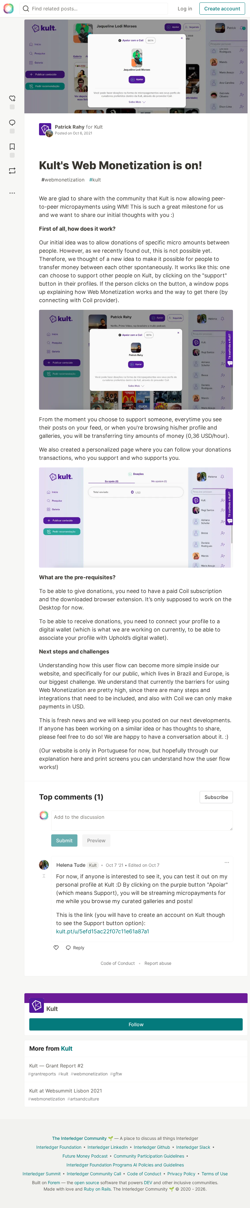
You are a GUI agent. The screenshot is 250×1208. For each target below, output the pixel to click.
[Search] (26, 8)
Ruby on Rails (97, 1189)
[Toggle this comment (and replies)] (44, 876)
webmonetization (62, 180)
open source (86, 1182)
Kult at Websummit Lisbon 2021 (65, 1094)
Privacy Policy (181, 1173)
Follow (136, 1024)
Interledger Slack (193, 1147)
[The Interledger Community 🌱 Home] (8, 8)
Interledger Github (152, 1147)
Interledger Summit (42, 1173)
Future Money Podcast (85, 1156)
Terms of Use (215, 1173)
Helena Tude (76, 865)
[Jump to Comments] (12, 125)
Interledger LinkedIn (108, 1147)
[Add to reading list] (12, 149)
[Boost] (12, 170)
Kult (98, 127)
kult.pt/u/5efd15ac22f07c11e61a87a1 (102, 931)
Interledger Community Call (94, 1173)
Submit (64, 840)
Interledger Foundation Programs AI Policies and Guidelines (125, 1164)
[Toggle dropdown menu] (227, 862)
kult (95, 180)
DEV (148, 1182)
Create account (222, 8)
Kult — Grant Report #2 (75, 1069)
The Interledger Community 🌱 (82, 1138)
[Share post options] (12, 193)
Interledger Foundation (58, 1147)
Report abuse (158, 963)
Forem (54, 1182)
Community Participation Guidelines (149, 1156)
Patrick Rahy (69, 127)
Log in (185, 8)
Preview (96, 840)
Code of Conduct (118, 963)
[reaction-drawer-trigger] (12, 101)
